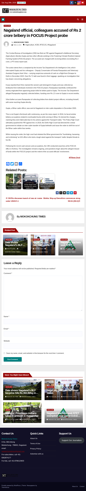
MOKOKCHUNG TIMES (21, 42)
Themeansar (5, 487)
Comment (8, 273)
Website (7, 341)
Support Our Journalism (72, 440)
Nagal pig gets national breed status (40, 245)
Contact (82, 486)
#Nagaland (51, 45)
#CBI (37, 45)
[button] (78, 19)
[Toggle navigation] (82, 19)
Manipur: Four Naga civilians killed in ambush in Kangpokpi (21, 414)
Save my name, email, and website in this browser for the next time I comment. (35, 353)
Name (6, 316)
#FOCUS (43, 45)
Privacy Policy (35, 449)
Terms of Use (35, 443)
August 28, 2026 (13, 396)
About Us (33, 438)
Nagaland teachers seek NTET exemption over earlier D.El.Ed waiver (63, 416)
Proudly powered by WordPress (11, 485)
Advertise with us (36, 454)
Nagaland (7, 25)
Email (6, 329)
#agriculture (29, 45)
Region (8, 409)
